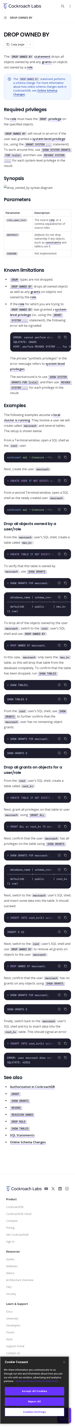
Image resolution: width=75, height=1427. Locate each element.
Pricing (10, 1227)
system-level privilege (48, 139)
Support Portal (15, 1346)
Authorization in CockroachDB (32, 1087)
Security (11, 1294)
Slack (9, 1339)
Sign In (10, 1241)
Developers (13, 1325)
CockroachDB (14, 1207)
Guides (10, 1259)
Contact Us (13, 1353)
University (12, 1318)
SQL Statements (22, 1135)
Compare (12, 1221)
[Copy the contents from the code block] (65, 337)
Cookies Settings (34, 1411)
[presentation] (40, 342)
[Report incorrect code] (59, 337)
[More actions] (70, 6)
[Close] (64, 1362)
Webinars (12, 1266)
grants (47, 62)
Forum (10, 1332)
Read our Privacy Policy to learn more (37, 1381)
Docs (9, 1311)
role (30, 67)
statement (42, 56)
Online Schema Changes (28, 1142)
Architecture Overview (19, 1280)
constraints (53, 242)
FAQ (9, 1287)
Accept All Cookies (34, 1391)
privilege (55, 119)
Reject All (34, 1401)
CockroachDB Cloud (18, 1214)
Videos (10, 1273)
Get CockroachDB (17, 1234)
